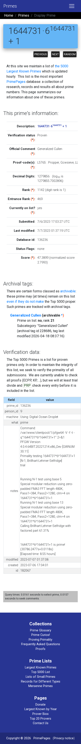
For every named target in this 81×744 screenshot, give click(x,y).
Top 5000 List (40, 672)
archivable (68, 291)
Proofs (40, 649)
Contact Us (40, 723)
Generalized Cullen (25, 315)
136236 (42, 240)
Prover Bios (40, 714)
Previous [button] (40, 54)
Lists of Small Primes (40, 677)
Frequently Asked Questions (40, 644)
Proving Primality (40, 640)
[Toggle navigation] (72, 6)
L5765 (41, 162)
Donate (40, 704)
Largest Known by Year (40, 709)
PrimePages (15, 82)
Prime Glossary (40, 630)
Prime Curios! (40, 635)
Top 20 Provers (40, 718)
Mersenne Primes (40, 686)
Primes (10, 6)
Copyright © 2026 (18, 738)
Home (8, 15)
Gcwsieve (67, 162)
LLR (77, 162)
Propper (53, 162)
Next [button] (55, 54)
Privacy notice (64, 738)
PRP (27, 385)
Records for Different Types (40, 681)
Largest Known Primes (40, 667)
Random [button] (70, 54)
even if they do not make (25, 301)
